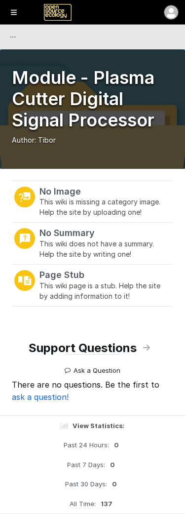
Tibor (47, 140)
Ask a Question (97, 366)
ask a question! (40, 397)
